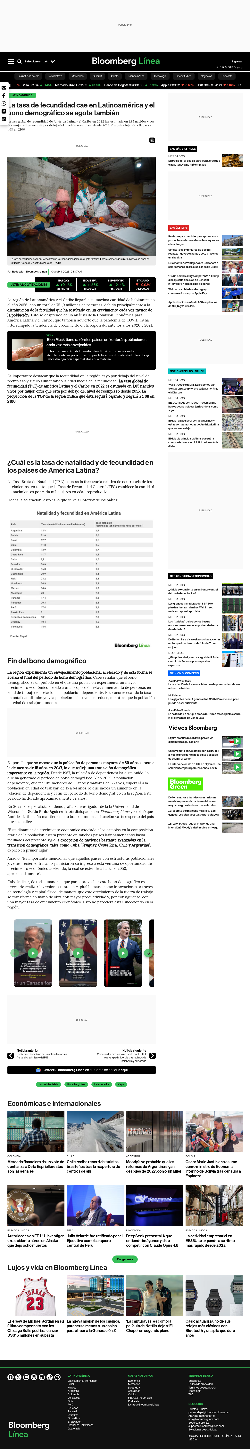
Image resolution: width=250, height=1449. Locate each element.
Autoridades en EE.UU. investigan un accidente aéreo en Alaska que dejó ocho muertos (35, 1241)
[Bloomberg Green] (205, 784)
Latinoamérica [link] (136, 76)
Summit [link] (97, 76)
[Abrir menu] (10, 61)
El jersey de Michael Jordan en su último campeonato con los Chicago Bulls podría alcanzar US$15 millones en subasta (35, 1328)
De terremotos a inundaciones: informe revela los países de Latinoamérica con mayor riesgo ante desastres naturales (192, 801)
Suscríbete (194, 1380)
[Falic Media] (219, 67)
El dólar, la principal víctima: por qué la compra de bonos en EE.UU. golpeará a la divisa (193, 442)
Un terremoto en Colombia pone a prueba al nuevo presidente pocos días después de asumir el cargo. (193, 754)
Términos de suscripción (202, 1387)
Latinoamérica (21, 95)
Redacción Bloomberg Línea (29, 271)
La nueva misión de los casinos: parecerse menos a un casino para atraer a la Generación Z (93, 1326)
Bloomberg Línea (76, 1084)
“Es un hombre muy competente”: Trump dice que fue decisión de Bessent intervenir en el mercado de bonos (193, 280)
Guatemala (74, 1428)
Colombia (73, 1394)
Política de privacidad (200, 1384)
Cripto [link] (115, 76)
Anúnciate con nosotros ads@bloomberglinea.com (203, 1417)
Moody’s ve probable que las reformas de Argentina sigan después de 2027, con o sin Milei (153, 1167)
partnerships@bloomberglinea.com (208, 1412)
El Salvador (74, 1421)
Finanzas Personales (140, 1397)
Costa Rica (74, 1418)
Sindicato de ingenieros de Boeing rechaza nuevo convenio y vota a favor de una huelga (193, 253)
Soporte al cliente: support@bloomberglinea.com (206, 1424)
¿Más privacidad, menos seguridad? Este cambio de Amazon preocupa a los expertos (193, 661)
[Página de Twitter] (18, 1377)
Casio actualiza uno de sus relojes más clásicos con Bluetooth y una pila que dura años (210, 1328)
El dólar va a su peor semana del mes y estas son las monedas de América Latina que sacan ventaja (193, 424)
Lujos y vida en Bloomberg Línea (57, 1267)
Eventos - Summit (198, 1409)
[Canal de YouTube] (26, 1377)
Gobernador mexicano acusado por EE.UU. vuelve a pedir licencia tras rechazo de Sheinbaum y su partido (121, 1058)
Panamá (72, 1411)
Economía (134, 1380)
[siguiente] (152, 1056)
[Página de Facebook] (10, 1377)
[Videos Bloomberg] (205, 728)
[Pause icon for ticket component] (10, 85)
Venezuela (73, 1397)
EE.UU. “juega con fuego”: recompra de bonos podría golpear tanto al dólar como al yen (193, 406)
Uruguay (73, 1414)
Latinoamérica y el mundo (82, 1380)
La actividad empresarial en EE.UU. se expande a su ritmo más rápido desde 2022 (210, 1241)
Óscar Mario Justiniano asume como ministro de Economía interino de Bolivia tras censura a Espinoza (213, 1169)
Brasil (71, 1384)
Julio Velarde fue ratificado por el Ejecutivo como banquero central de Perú (95, 1241)
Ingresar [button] (237, 61)
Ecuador (73, 1408)
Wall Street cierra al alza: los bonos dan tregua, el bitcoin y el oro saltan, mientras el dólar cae (193, 388)
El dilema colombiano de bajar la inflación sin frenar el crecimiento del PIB (42, 1056)
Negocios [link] (206, 76)
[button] (152, 140)
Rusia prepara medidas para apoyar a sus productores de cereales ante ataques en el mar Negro (193, 240)
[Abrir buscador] (19, 61)
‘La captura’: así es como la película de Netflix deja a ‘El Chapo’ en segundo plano (149, 1326)
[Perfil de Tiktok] (49, 1377)
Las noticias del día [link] (28, 76)
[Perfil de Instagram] (34, 1377)
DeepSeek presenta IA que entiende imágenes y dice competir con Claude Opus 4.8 (152, 1241)
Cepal (121, 1084)
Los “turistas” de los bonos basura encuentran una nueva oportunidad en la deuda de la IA (193, 625)
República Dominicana (80, 1425)
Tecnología (194, 1390)
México (72, 1387)
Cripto (132, 1394)
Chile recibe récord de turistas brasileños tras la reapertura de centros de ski (93, 1167)
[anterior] (10, 1056)
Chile (71, 1401)
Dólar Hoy (134, 1387)
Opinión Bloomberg (184, 673)
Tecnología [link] (160, 76)
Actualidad (134, 1390)
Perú (70, 1404)
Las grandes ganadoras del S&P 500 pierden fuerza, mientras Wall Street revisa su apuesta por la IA (190, 607)
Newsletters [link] (55, 76)
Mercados (134, 1384)
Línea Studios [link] (183, 76)
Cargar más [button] (125, 1259)
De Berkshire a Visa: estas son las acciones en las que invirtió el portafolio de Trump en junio (194, 643)
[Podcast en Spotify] (57, 1377)
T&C (191, 1394)
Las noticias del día (48, 1084)
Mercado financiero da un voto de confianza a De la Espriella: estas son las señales (35, 1167)
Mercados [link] (78, 76)
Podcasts (133, 1401)
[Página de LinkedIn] (42, 1377)
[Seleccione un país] (52, 61)
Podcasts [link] (226, 76)
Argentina (73, 1390)
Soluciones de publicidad (202, 1429)
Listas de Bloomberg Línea (143, 1404)
